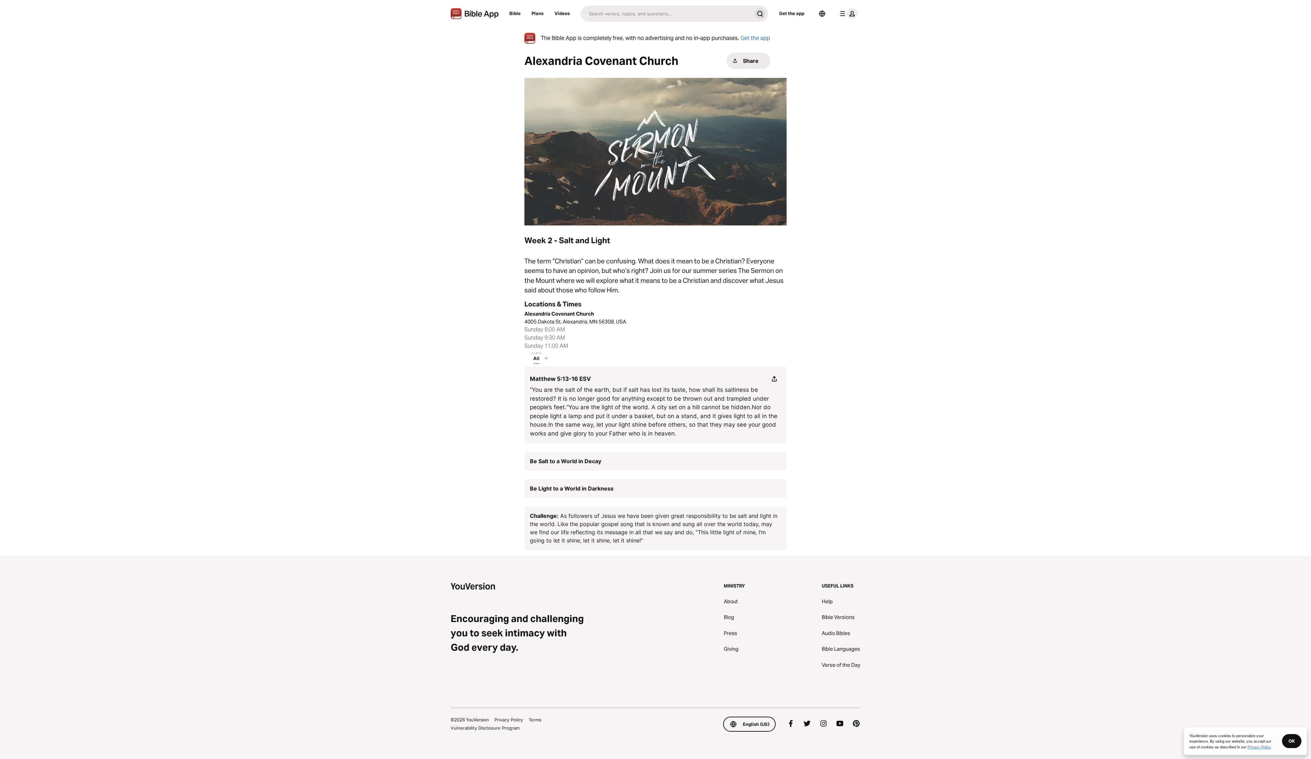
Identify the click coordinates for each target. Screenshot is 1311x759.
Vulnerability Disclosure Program (485, 728)
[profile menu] (847, 13)
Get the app (791, 13)
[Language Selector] (822, 13)
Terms (534, 719)
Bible (515, 13)
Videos (562, 13)
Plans (538, 13)
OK (1291, 741)
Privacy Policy (508, 719)
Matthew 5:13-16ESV (560, 378)
